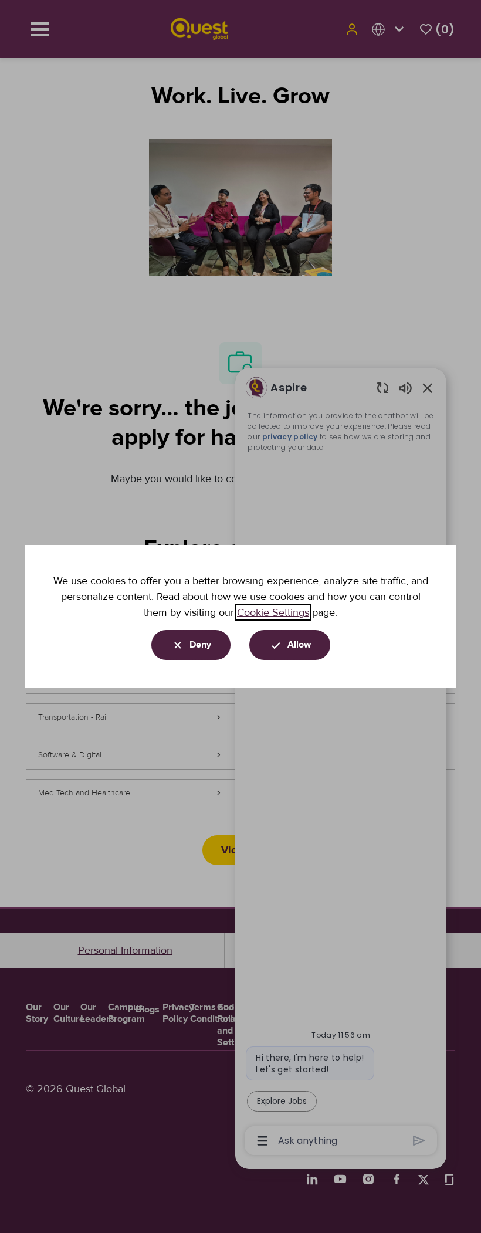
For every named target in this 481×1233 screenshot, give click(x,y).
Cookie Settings (273, 612)
